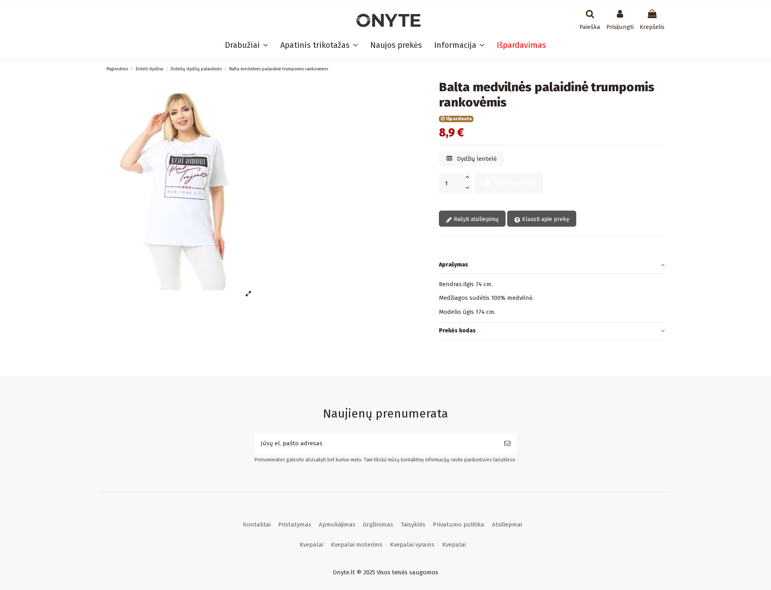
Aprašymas (453, 264)
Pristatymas (294, 524)
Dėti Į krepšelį (515, 182)
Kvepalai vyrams (412, 544)
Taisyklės (413, 524)
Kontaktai (257, 524)
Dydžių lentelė (476, 158)
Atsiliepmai (507, 524)
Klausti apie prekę (544, 219)
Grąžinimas (378, 524)
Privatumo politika (458, 524)
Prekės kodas (457, 330)
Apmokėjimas (337, 524)
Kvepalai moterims (356, 544)
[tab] (552, 265)
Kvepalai (311, 544)
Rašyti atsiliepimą (475, 219)
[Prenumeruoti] (507, 443)
